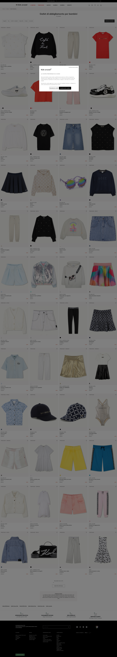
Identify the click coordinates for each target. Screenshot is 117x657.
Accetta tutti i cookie (65, 88)
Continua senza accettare (73, 67)
